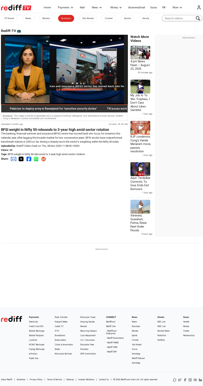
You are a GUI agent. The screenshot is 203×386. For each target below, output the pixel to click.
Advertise (21, 379)
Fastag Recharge (36, 349)
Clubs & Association (64, 344)
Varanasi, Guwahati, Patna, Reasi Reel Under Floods (138, 223)
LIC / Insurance (87, 340)
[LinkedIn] (200, 380)
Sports (127, 18)
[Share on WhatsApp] (174, 380)
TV (164, 7)
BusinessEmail (136, 7)
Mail (82, 7)
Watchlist (161, 335)
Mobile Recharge (36, 331)
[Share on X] (179, 380)
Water (57, 349)
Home (47, 7)
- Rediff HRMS (112, 342)
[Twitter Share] (21, 158)
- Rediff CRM (111, 347)
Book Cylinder (61, 317)
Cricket (109, 18)
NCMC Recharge (36, 344)
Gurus (153, 7)
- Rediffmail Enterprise (111, 332)
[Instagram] (190, 380)
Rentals (83, 326)
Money (114, 7)
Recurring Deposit (88, 331)
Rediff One (111, 326)
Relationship (188, 335)
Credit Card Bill (36, 326)
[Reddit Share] (44, 158)
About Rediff (6, 379)
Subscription (60, 340)
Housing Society (87, 321)
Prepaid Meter (61, 321)
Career (186, 331)
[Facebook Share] (29, 158)
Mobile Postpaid (36, 335)
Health (186, 321)
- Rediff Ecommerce (115, 338)
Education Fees (87, 344)
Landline (33, 340)
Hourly (145, 18)
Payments (64, 7)
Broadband (60, 335)
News (95, 7)
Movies (46, 18)
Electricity (33, 321)
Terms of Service (54, 379)
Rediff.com (125, 379)
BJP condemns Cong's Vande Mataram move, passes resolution (140, 144)
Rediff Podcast (138, 358)
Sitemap (70, 379)
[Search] (197, 18)
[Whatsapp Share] (37, 158)
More (175, 7)
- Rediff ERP (111, 351)
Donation (84, 349)
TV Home (9, 18)
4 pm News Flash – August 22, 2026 (140, 65)
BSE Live (161, 321)
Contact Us (104, 379)
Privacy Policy (36, 379)
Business (66, 18)
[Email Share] (13, 158)
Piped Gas (33, 358)
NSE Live (161, 326)
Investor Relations (86, 379)
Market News (163, 331)
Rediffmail (110, 321)
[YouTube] (195, 380)
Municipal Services (63, 353)
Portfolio (161, 340)
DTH (57, 331)
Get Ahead (88, 18)
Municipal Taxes (88, 317)
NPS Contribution (88, 353)
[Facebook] (185, 380)
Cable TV (59, 326)
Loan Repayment (88, 335)
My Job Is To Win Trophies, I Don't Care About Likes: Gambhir (140, 103)
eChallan (33, 353)
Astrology (136, 353)
